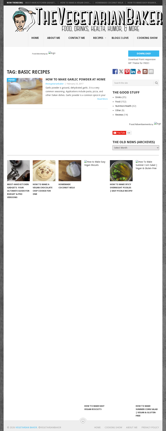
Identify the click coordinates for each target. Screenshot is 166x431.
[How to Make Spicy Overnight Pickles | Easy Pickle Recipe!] (121, 170)
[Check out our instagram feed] (145, 71)
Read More (102, 99)
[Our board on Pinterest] (127, 71)
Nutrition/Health (123, 106)
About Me (53, 37)
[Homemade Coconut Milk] (70, 170)
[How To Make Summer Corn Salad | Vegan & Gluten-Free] (147, 281)
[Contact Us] (151, 71)
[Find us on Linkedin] (133, 71)
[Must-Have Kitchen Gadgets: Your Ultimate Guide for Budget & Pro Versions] (18, 170)
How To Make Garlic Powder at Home (76, 79)
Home (35, 37)
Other (118, 110)
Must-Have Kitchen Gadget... (40, 3)
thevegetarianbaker (55, 84)
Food (117, 101)
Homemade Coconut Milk (109, 3)
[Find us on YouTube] (139, 71)
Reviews (119, 114)
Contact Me (76, 37)
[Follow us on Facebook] (115, 71)
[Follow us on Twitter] (121, 71)
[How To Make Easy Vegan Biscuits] (95, 281)
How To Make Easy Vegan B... (142, 3)
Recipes (98, 37)
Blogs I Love (120, 37)
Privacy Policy (150, 427)
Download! (144, 53)
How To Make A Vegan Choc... (75, 3)
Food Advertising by (40, 54)
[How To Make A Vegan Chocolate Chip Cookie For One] (44, 170)
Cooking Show (147, 37)
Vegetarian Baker (26, 427)
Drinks (118, 97)
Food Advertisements (140, 124)
